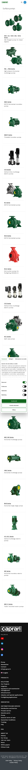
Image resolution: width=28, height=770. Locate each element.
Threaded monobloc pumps (12, 137)
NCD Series (7, 236)
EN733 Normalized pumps (12, 205)
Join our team (5, 740)
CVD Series (7, 303)
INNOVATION (5, 702)
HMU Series (7, 470)
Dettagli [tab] (11, 358)
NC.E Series (7, 269)
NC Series (7, 202)
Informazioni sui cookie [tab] (20, 358)
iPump (3, 662)
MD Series (7, 571)
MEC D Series (8, 604)
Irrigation (4, 686)
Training (3, 722)
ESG (2, 729)
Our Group (4, 738)
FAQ (2, 724)
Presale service (6, 710)
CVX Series (7, 169)
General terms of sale (8, 717)
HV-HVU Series (9, 536)
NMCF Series (8, 135)
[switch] (24, 386)
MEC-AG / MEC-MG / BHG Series (12, 36)
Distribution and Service (9, 708)
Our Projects (5, 684)
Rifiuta (14, 409)
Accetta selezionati (14, 405)
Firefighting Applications (9, 697)
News (3, 742)
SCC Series (7, 336)
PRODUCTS (4, 677)
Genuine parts (5, 713)
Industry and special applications (12, 695)
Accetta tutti (14, 401)
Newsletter (4, 664)
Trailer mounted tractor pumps (14, 606)
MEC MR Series (9, 437)
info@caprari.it (6, 669)
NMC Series (7, 102)
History (3, 735)
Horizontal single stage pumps (13, 505)
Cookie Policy (14, 762)
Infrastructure (5, 692)
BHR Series (7, 503)
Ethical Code (5, 747)
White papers (5, 745)
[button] (25, 2)
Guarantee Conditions (8, 720)
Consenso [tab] (4, 358)
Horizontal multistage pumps (13, 439)
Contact (3, 667)
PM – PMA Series (9, 69)
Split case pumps (9, 339)
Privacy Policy (18, 760)
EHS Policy (9, 760)
